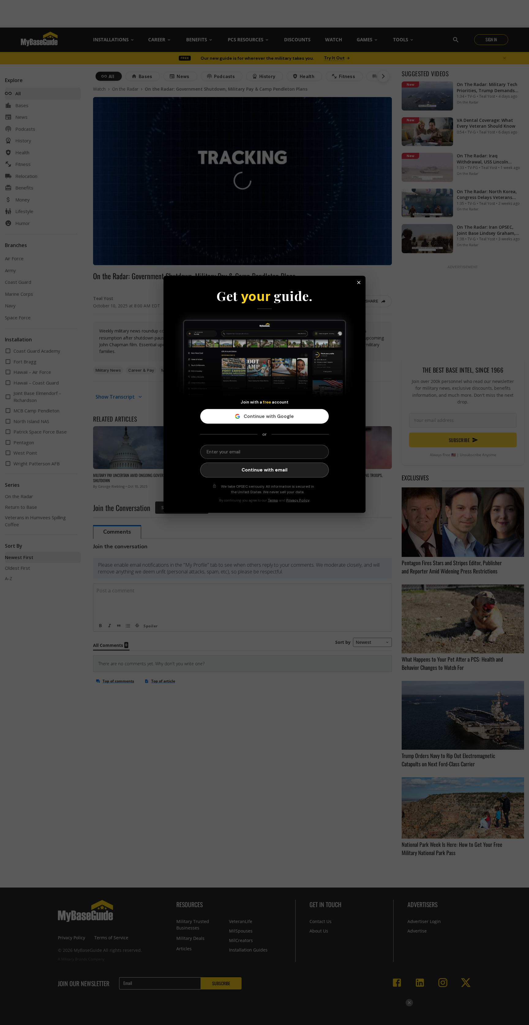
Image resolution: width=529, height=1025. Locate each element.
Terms (273, 500)
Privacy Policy (298, 500)
